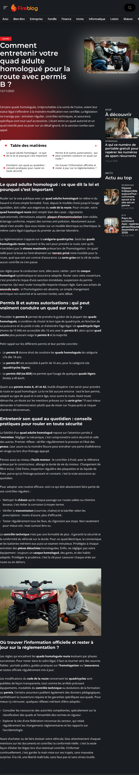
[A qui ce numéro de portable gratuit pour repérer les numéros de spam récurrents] (122, 128)
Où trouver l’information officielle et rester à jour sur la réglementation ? (75, 167)
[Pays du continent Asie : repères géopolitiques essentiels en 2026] (111, 225)
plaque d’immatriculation (64, 217)
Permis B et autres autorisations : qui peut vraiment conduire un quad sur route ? (76, 155)
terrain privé (60, 253)
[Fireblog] (24, 7)
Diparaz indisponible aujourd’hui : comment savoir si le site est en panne (130, 196)
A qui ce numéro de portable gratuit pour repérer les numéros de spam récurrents (121, 150)
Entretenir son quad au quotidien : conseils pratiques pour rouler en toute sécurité (26, 168)
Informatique (111, 141)
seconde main (9, 289)
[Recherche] (129, 7)
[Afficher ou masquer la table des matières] (72, 146)
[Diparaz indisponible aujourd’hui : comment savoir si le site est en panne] (111, 196)
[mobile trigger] (6, 7)
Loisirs (5, 39)
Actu (124, 215)
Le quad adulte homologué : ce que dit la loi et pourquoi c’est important (26, 154)
